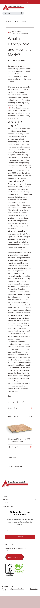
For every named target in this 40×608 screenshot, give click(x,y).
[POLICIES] (35, 502)
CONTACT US (8, 506)
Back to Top (34, 589)
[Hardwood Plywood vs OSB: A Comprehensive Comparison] (20, 428)
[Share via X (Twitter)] (13, 402)
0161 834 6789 (12, 2)
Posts (24, 21)
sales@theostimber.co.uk (31, 2)
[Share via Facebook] (9, 402)
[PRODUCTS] (35, 499)
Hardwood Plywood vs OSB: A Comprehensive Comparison (19, 440)
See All (30, 416)
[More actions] (31, 33)
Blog (16, 21)
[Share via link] (23, 402)
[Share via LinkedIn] (18, 402)
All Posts (8, 21)
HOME (5, 496)
